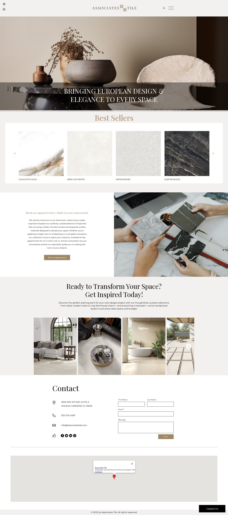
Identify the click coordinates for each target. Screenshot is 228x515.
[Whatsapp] (4, 9)
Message (122, 420)
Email (120, 409)
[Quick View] (41, 153)
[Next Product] (213, 153)
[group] (114, 156)
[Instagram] (74, 435)
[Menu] (171, 8)
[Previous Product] (14, 153)
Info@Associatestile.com (74, 425)
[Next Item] (188, 346)
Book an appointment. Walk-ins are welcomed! (57, 213)
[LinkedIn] (70, 435)
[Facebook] (62, 435)
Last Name (151, 400)
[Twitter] (66, 435)
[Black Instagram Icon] (4, 4)
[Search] (164, 8)
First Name (122, 400)
